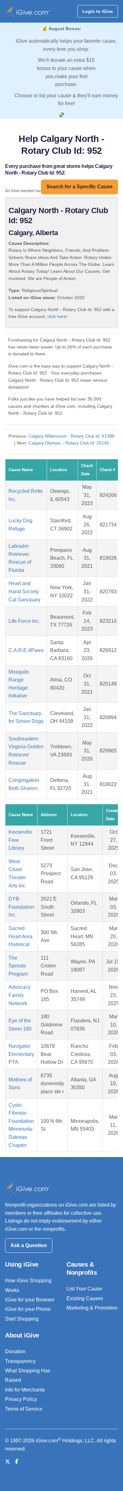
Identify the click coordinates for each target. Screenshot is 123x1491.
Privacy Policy (21, 1399)
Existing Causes (85, 1298)
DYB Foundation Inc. (21, 907)
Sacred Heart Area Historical (20, 936)
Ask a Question (28, 1245)
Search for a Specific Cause (79, 186)
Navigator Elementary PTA (21, 1054)
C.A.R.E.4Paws (26, 650)
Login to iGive (97, 11)
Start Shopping (21, 1318)
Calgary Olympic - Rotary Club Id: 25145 (68, 442)
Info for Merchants (25, 1389)
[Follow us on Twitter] (7, 1461)
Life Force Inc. (24, 621)
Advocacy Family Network (20, 995)
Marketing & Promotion (92, 1308)
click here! (57, 316)
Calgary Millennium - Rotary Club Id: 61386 (71, 436)
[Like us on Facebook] (16, 1461)
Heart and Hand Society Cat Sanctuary (24, 591)
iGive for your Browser (30, 1299)
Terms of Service (23, 1409)
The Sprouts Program (18, 966)
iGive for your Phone (28, 1309)
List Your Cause (84, 1288)
